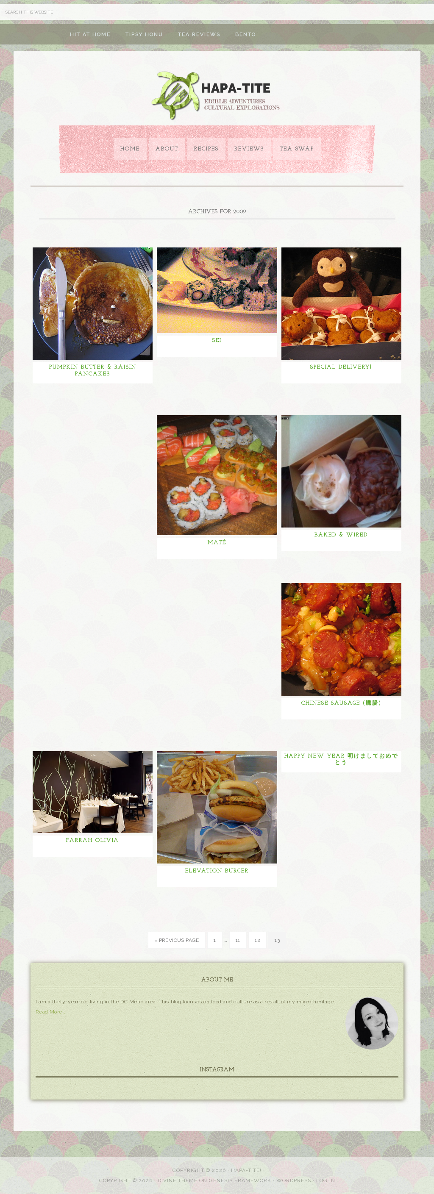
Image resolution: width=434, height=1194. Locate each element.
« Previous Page (176, 940)
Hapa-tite (217, 96)
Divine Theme (178, 1180)
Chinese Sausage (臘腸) (341, 703)
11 (238, 940)
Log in (325, 1180)
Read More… (50, 1012)
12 (257, 940)
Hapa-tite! (246, 1170)
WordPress (293, 1180)
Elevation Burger (217, 871)
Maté (217, 542)
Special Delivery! (341, 367)
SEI (217, 340)
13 (277, 940)
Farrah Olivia (92, 840)
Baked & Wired (341, 535)
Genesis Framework (240, 1180)
